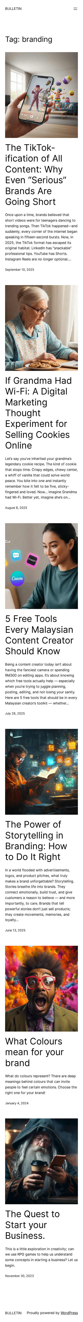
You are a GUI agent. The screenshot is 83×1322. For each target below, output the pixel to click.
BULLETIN (13, 8)
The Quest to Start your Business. (32, 1225)
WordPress (69, 1313)
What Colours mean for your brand (34, 1052)
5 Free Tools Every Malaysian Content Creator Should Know (39, 634)
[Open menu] (75, 8)
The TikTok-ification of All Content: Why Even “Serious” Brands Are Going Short (35, 174)
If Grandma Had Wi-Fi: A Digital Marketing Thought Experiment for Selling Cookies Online (38, 413)
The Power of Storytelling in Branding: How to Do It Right (36, 840)
